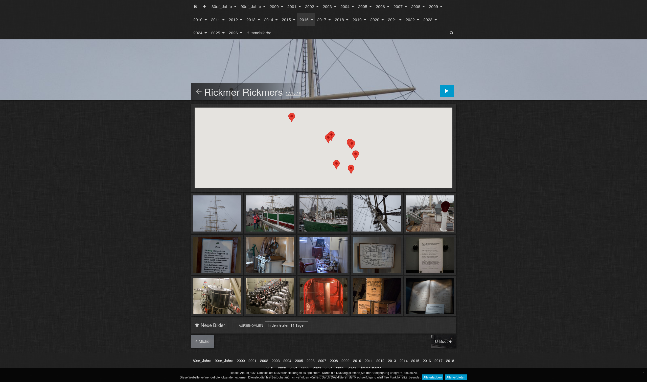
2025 (215, 33)
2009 (433, 6)
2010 (197, 19)
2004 (345, 6)
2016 (304, 19)
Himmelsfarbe (258, 33)
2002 (309, 6)
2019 (357, 19)
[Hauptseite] (204, 6)
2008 (415, 6)
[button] (291, 117)
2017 (321, 19)
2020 (374, 19)
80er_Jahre (222, 6)
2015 (286, 19)
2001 (291, 6)
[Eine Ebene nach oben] (199, 92)
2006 (380, 6)
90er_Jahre (251, 6)
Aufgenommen (251, 325)
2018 (339, 19)
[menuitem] (195, 6)
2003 (327, 6)
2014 (268, 19)
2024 (197, 33)
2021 (392, 19)
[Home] (195, 6)
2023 (427, 19)
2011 (215, 19)
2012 (233, 19)
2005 (362, 6)
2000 (274, 6)
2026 (233, 33)
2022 (410, 19)
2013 (251, 19)
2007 (398, 6)
